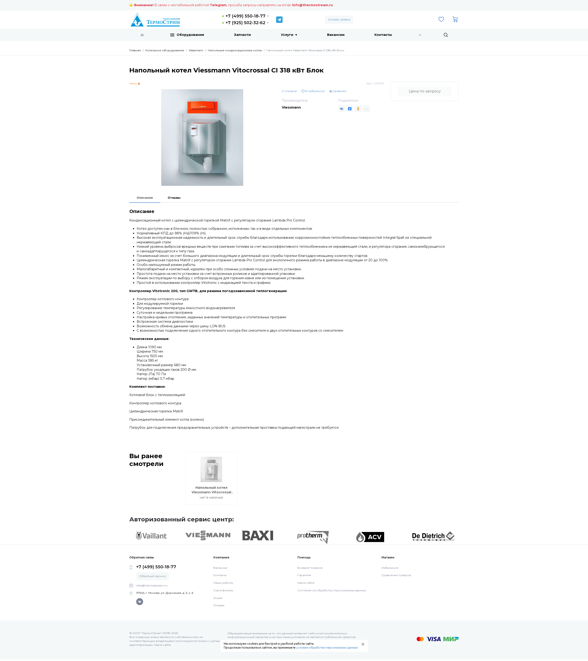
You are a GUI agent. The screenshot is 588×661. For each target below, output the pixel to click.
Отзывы (174, 197)
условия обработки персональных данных (327, 647)
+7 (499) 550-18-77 (246, 16)
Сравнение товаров (396, 575)
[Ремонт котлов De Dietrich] (433, 536)
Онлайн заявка (339, 19)
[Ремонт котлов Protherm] (313, 537)
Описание (145, 197)
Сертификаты (223, 590)
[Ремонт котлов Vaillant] (151, 535)
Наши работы (223, 582)
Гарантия (304, 575)
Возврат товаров (309, 567)
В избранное (315, 91)
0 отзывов (289, 91)
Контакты (383, 35)
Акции (218, 598)
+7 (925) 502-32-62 (245, 22)
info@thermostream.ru (312, 5)
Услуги (287, 35)
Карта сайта (305, 582)
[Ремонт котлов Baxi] (257, 535)
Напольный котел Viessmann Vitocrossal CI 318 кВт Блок (211, 492)
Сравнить (339, 91)
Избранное (390, 567)
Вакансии (336, 35)
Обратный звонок (152, 576)
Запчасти (242, 35)
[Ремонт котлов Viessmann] (208, 535)
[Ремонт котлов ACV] (370, 537)
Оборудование (190, 35)
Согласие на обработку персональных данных (331, 590)
